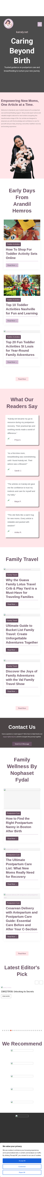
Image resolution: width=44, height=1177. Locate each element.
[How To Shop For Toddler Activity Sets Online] (22, 230)
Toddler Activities (13, 244)
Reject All (22, 1172)
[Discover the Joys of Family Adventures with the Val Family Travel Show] (11, 660)
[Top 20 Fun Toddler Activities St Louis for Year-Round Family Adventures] (12, 331)
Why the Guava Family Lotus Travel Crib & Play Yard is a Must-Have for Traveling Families (21, 588)
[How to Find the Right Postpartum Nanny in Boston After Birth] (22, 799)
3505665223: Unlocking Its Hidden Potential (21, 991)
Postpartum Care (13, 813)
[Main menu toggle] (40, 24)
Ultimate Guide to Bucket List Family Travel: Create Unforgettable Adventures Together (22, 634)
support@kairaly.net (9, 737)
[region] (22, 1160)
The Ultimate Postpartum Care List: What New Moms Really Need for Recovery (20, 868)
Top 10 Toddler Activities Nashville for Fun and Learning (22, 309)
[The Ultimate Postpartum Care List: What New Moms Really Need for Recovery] (11, 849)
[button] (41, 982)
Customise (22, 1166)
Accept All (22, 1161)
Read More (6, 996)
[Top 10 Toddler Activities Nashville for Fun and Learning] (22, 285)
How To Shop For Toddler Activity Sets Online (21, 254)
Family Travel (12, 575)
